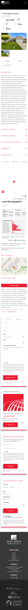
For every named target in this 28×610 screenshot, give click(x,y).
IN (11, 309)
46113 (4, 311)
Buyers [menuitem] (14, 554)
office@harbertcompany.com (14, 571)
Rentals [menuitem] (14, 558)
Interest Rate (6, 502)
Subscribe (10, 466)
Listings (8, 309)
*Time (4, 340)
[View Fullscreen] (3, 264)
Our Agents (20, 422)
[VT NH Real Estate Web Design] (14, 603)
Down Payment (6, 496)
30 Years (6, 487)
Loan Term (5, 484)
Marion (15, 309)
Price (4, 491)
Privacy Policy (8, 372)
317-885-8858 (9, 416)
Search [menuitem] (14, 552)
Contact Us (8, 319)
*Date (4, 334)
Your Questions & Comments (9, 345)
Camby (21, 309)
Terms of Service (7, 383)
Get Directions (14, 285)
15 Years (12, 487)
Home (2, 309)
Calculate (10, 510)
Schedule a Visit (19, 319)
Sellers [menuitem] (14, 555)
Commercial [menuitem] (14, 557)
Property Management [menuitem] (14, 560)
